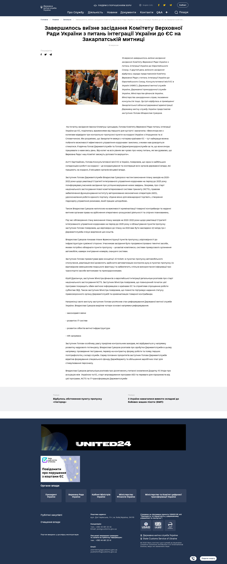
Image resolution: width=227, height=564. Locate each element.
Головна (44, 19)
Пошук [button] (183, 12)
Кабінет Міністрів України (101, 495)
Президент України (51, 495)
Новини (55, 19)
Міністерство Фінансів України (126, 495)
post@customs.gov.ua (107, 529)
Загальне (67, 19)
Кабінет (182, 5)
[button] (112, 5)
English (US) (148, 5)
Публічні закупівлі (51, 515)
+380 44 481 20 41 (103, 540)
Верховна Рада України (76, 495)
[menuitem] (112, 12)
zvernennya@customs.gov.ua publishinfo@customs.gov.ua (104, 551)
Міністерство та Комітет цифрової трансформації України (163, 495)
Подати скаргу (208, 558)
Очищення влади (51, 522)
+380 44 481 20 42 (104, 527)
